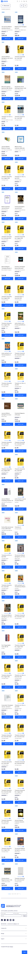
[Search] (17, 1)
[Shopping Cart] (24, 1)
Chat (24, 952)
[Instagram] (8, 920)
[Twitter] (5, 920)
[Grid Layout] (21, 5)
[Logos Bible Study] (4, 1)
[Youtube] (10, 920)
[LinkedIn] (13, 920)
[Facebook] (2, 920)
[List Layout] (25, 5)
